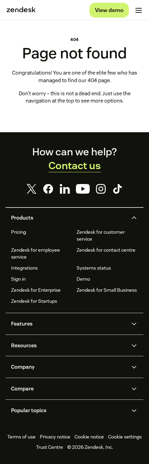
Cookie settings (125, 437)
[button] (68, 218)
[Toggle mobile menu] (138, 10)
